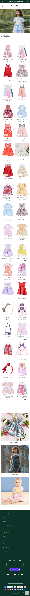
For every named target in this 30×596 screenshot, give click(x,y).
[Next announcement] (27, 1)
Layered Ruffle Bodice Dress (22, 119)
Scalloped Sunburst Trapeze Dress (22, 258)
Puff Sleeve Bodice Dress (22, 197)
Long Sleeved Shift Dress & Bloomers (8, 198)
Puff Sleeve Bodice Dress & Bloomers (22, 239)
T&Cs (4, 540)
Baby (14, 506)
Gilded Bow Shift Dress (22, 377)
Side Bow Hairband (8, 377)
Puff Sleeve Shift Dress (8, 238)
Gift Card (22, 157)
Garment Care (6, 532)
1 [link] (11, 406)
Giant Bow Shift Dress (22, 277)
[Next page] (19, 406)
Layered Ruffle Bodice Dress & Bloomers (8, 218)
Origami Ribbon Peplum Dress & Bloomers (8, 158)
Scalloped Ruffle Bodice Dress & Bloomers (22, 79)
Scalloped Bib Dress (22, 178)
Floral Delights (14, 442)
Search (4, 517)
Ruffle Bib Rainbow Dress (22, 59)
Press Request (6, 547)
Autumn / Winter (14, 474)
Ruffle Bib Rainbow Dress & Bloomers (8, 100)
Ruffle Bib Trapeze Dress (22, 296)
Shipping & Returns (7, 525)
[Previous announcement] (2, 1)
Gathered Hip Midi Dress (8, 59)
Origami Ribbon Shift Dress (8, 138)
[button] (2, 6)
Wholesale (5, 543)
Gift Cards (5, 536)
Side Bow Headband (8, 317)
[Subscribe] (22, 564)
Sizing (4, 521)
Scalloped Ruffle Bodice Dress (22, 217)
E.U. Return (5, 528)
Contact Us (5, 551)
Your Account (6, 555)
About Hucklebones (7, 513)
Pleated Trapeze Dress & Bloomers (22, 138)
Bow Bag (8, 336)
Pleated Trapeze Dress (8, 78)
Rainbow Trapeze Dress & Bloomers (22, 397)
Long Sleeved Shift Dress (8, 356)
